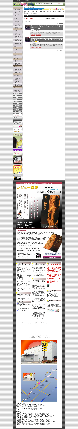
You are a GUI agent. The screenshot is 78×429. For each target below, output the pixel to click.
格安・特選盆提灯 (16, 67)
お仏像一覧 (15, 39)
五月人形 (15, 52)
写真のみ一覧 (61, 23)
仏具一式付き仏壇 (16, 14)
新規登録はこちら (17, 121)
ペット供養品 (16, 24)
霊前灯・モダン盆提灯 (17, 69)
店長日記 (15, 95)
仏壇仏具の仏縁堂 (40, 426)
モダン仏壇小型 (16, 9)
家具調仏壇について (17, 79)
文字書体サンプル (16, 34)
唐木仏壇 (15, 15)
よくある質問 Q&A (17, 105)
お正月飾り (15, 49)
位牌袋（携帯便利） (17, 36)
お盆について (16, 82)
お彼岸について (16, 84)
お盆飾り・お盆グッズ (17, 72)
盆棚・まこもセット (17, 70)
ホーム (24, 7)
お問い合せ (45, 3)
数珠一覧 (15, 55)
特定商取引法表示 (17, 93)
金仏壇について (16, 81)
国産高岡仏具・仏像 (17, 43)
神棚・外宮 (15, 60)
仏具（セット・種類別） (17, 41)
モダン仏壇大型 (16, 11)
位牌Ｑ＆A (15, 37)
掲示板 (15, 99)
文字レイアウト (16, 33)
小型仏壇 (15, 12)
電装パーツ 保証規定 (17, 111)
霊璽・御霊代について (17, 85)
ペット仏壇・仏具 (16, 22)
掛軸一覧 (15, 46)
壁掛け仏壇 (15, 27)
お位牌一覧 (15, 30)
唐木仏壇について (16, 78)
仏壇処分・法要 (16, 88)
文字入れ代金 (16, 31)
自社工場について (17, 107)
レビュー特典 (16, 103)
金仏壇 (15, 18)
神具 (14, 61)
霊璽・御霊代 (16, 64)
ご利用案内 (39, 3)
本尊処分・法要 (16, 90)
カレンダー (16, 97)
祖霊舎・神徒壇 (16, 63)
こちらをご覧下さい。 (55, 294)
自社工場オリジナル (17, 109)
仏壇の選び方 (16, 75)
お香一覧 (15, 57)
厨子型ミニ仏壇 (16, 25)
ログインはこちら (17, 123)
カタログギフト (17, 101)
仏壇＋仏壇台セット (17, 21)
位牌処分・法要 (16, 91)
